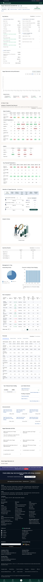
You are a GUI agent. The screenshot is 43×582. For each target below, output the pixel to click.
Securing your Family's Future (20, 511)
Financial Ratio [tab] (25, 338)
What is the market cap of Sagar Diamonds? (29, 432)
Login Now (26, 468)
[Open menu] (1, 3)
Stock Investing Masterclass (20, 506)
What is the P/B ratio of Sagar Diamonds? (28, 441)
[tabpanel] (21, 360)
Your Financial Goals (18, 508)
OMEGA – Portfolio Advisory (33, 520)
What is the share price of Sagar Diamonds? (10, 432)
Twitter (4, 537)
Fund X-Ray (31, 506)
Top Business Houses (27, 486)
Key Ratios (38, 71)
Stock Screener (3, 486)
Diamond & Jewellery (13, 9)
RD (9, 497)
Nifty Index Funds (12, 494)
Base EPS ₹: (28, 202)
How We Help (17, 515)
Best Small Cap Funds (27, 492)
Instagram (4, 535)
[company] (7, 298)
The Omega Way (32, 512)
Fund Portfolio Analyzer (19, 492)
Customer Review (32, 516)
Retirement (22, 497)
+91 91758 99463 (8, 560)
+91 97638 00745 (8, 554)
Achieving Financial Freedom (20, 514)
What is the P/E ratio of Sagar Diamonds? (9, 441)
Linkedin (4, 530)
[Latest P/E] (39, 298)
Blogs (16, 503)
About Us (23, 537)
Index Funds (26, 494)
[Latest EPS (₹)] (30, 298)
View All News (37, 423)
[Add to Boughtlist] (21, 6)
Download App (6, 0)
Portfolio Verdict (32, 508)
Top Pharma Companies (18, 489)
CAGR (13, 497)
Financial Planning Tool (33, 503)
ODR (14, 571)
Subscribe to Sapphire (30, 476)
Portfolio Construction (19, 518)
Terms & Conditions (19, 569)
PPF (11, 497)
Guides (16, 507)
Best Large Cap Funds (5, 494)
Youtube (4, 534)
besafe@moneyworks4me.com (27, 530)
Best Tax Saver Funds (19, 494)
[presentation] (40, 96)
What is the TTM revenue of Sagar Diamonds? (29, 446)
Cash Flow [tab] (19, 338)
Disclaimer (27, 569)
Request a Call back (25, 533)
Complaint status (4, 569)
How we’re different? (32, 514)
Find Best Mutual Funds (5, 492)
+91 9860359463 (25, 531)
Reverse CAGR (17, 497)
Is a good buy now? (7, 454)
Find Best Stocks (4, 508)
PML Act (38, 569)
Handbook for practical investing (20, 504)
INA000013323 (26, 481)
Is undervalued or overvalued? (29, 450)
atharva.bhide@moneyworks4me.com (9, 559)
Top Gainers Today (4, 513)
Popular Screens (15, 486)
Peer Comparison (6, 294)
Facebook (4, 532)
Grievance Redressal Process (6, 571)
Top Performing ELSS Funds (5, 520)
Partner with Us (24, 534)
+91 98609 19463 (29, 554)
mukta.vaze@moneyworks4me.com (30, 552)
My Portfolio (31, 507)
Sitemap (16, 519)
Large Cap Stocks (10, 489)
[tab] (7, 192)
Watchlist (2, 503)
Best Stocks (9, 486)
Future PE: (7, 207)
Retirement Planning (18, 510)
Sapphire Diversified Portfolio (34, 522)
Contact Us (24, 538)
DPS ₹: (28, 204)
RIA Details (33, 481)
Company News (21, 486)
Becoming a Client (32, 511)
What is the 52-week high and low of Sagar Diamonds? (10, 446)
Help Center (33, 0)
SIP (1, 497)
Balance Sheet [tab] (13, 338)
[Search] (21, 580)
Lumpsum (6, 497)
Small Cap (19, 9)
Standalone (32, 16)
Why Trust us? (31, 515)
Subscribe (38, 0)
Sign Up (40, 2)
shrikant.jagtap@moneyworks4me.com (9, 552)
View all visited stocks (34, 392)
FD (3, 497)
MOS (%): (28, 206)
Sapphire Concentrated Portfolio (34, 523)
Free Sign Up (11, 546)
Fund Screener (12, 492)
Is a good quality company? (8, 450)
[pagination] (39, 329)
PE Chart (34, 71)
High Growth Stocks (35, 486)
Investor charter (20, 571)
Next (36, 329)
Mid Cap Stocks (4, 489)
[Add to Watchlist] (19, 6)
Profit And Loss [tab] (6, 338)
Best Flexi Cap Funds (35, 492)
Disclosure (33, 569)
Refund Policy (11, 569)
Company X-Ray (32, 504)
